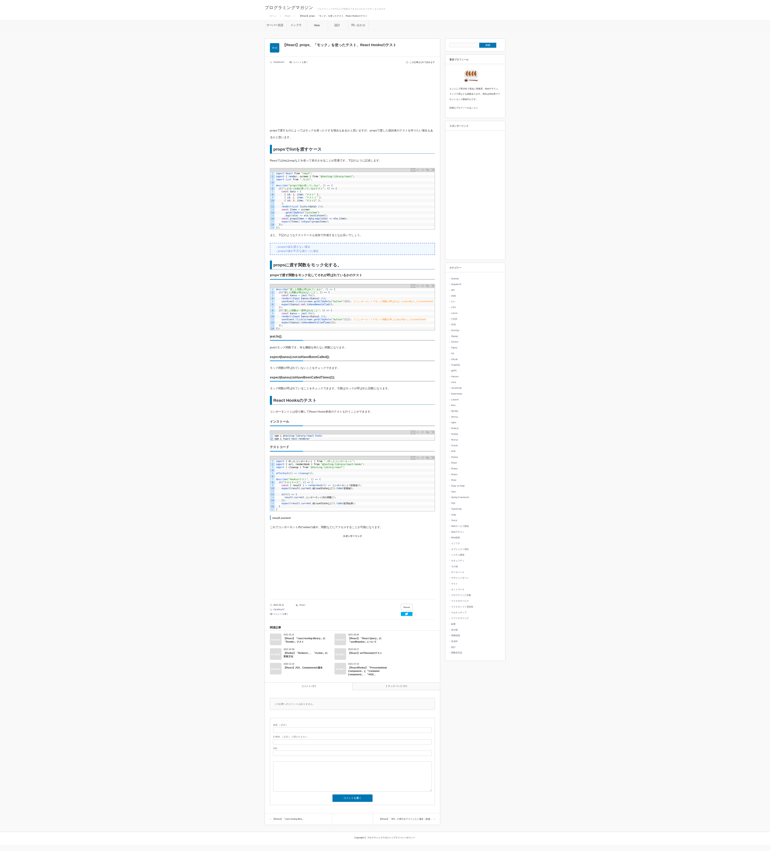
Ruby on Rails (458, 486)
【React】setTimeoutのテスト (365, 653)
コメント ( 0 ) (308, 686)
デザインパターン (460, 578)
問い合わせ (358, 25)
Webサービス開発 (460, 526)
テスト (454, 583)
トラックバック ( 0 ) (396, 686)
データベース (457, 572)
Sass (453, 491)
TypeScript (456, 509)
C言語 (454, 319)
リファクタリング (460, 618)
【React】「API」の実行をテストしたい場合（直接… (405, 819)
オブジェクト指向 (460, 549)
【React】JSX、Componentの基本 (303, 667)
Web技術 (455, 537)
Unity (453, 514)
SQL (453, 503)
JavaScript (456, 388)
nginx (453, 422)
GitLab (454, 359)
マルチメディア (459, 612)
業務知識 (455, 635)
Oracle (454, 445)
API (453, 290)
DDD (453, 324)
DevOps (455, 330)
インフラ (455, 543)
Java (453, 382)
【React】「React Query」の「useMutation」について (364, 640)
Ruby (453, 480)
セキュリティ (457, 560)
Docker (454, 342)
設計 (453, 647)
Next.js (454, 417)
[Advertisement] (352, 97)
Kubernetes (456, 394)
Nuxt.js (454, 439)
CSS (453, 307)
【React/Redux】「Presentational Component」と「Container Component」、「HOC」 (367, 671)
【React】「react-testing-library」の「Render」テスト (304, 640)
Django (454, 336)
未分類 (454, 630)
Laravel (454, 399)
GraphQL (455, 365)
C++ (453, 301)
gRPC (454, 370)
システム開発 (457, 555)
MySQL (455, 411)
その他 (454, 566)
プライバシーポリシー (404, 837)
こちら (474, 108)
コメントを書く (300, 62)
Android (455, 278)
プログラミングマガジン (289, 7)
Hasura (454, 376)
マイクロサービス (460, 601)
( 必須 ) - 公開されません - (290, 736)
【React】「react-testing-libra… (288, 819)
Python (454, 457)
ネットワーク (457, 589)
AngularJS (456, 284)
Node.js (455, 428)
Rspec (454, 474)
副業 (453, 624)
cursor (454, 313)
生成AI (454, 641)
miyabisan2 (278, 62)
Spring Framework (460, 497)
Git (452, 353)
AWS (453, 296)
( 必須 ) (280, 725)
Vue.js (454, 520)
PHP (453, 451)
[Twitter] (406, 614)
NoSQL (454, 434)
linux (453, 405)
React (302, 605)
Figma (454, 347)
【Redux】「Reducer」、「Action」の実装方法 (305, 655)
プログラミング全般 (461, 595)
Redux (454, 468)
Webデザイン (457, 532)
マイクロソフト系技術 (462, 607)
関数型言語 (456, 652)
